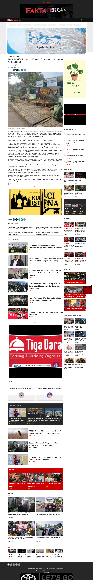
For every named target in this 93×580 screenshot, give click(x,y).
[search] (81, 20)
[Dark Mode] (84, 20)
